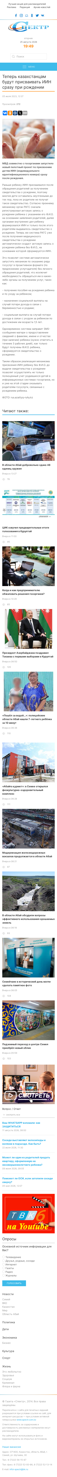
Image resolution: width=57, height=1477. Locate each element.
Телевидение (13, 1257)
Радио (9, 1271)
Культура (8, 1351)
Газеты (9, 1268)
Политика (8, 1322)
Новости (8, 1294)
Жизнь (6, 1366)
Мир (4, 1310)
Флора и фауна (11, 1386)
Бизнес (6, 1342)
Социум (7, 1379)
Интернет (11, 1264)
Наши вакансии (11, 1446)
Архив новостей (42, 7)
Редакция (25, 7)
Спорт (6, 1358)
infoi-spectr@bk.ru (19, 1469)
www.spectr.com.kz (26, 1419)
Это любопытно (11, 1371)
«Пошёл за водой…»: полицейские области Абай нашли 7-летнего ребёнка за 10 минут (27, 719)
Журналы (11, 1275)
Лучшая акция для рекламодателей (27, 4)
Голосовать (14, 1283)
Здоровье (8, 1375)
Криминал (8, 1382)
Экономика (9, 1337)
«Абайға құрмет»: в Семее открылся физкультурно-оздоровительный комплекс (25, 790)
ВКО (4, 1303)
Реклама (11, 7)
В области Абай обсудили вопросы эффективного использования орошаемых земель (28, 919)
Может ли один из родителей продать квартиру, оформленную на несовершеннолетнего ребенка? (26, 1161)
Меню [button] (31, 66)
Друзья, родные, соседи (20, 1260)
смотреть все (12, 1114)
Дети (5, 1329)
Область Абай (10, 1314)
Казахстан (8, 1306)
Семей (6, 1299)
